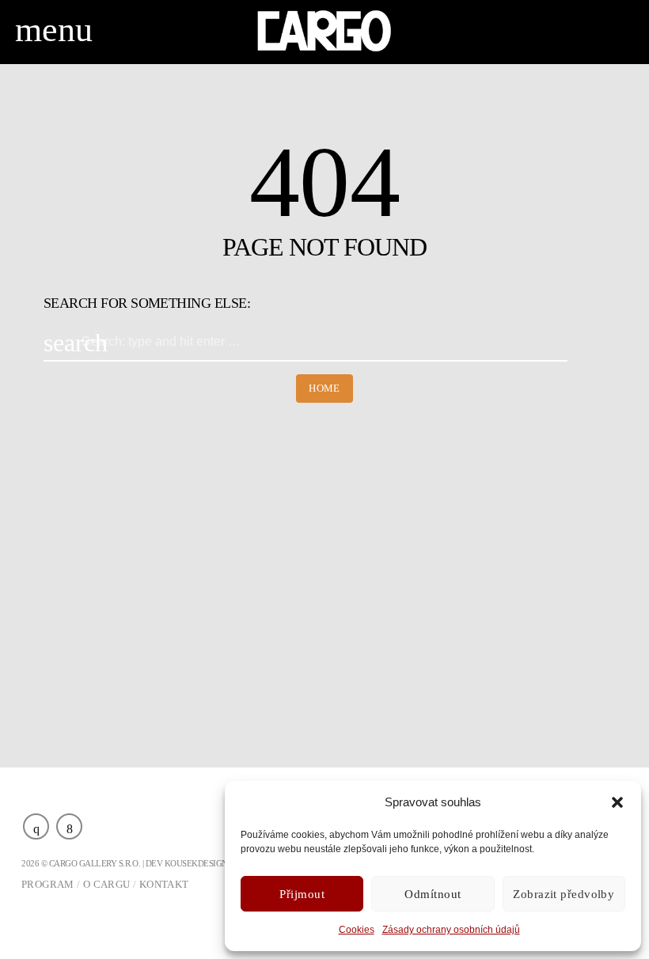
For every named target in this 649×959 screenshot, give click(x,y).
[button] (617, 802)
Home (324, 388)
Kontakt (164, 884)
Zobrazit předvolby (563, 894)
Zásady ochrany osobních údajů (451, 929)
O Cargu (107, 884)
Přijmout (301, 894)
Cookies (356, 929)
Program (47, 884)
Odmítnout (432, 894)
